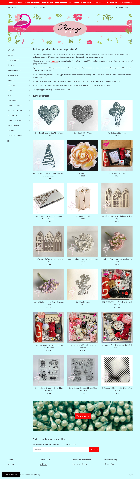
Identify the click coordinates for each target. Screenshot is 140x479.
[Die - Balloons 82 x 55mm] (117, 115)
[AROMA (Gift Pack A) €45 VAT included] (117, 327)
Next (128, 416)
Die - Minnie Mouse (83, 302)
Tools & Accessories (14, 135)
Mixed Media (18, 115)
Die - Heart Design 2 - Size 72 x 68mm (49, 133)
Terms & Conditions (79, 464)
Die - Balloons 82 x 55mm (117, 133)
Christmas (11, 65)
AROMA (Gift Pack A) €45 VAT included (117, 345)
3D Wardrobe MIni (83, 216)
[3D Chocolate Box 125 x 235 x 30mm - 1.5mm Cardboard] (48, 198)
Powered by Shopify (34, 475)
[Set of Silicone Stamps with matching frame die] (48, 370)
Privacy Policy (109, 464)
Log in (35, 7)
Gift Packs (11, 50)
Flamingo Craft (23, 475)
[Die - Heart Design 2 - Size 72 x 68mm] (48, 115)
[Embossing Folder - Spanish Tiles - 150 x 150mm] (117, 370)
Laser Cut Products (18, 110)
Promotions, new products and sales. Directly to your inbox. (55, 444)
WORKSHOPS (12, 75)
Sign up (42, 7)
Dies (18, 95)
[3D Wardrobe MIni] (82, 198)
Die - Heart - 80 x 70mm (83, 133)
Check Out (129, 7)
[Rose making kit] (82, 155)
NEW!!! (10, 55)
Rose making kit (83, 173)
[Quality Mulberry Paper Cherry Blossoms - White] (82, 241)
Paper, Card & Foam (18, 120)
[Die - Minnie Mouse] (82, 284)
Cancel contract (11, 474)
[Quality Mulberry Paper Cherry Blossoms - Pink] (117, 241)
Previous (37, 416)
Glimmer (10, 464)
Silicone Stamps (13, 125)
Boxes (18, 90)
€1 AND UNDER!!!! (14, 60)
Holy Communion (13, 70)
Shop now (81, 416)
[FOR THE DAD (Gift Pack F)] (117, 155)
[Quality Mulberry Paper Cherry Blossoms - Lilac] (48, 284)
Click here (43, 464)
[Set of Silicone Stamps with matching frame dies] (82, 370)
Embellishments (18, 100)
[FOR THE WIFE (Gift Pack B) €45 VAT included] (82, 327)
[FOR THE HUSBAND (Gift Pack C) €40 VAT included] (48, 327)
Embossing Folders (14, 105)
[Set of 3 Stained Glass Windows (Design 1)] (48, 241)
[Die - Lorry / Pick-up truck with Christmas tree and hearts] (48, 155)
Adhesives (18, 85)
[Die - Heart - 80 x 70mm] (82, 115)
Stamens (18, 130)
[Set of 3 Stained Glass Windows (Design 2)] (117, 198)
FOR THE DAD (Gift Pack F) (117, 173)
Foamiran (18, 80)
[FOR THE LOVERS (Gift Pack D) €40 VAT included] (117, 284)
